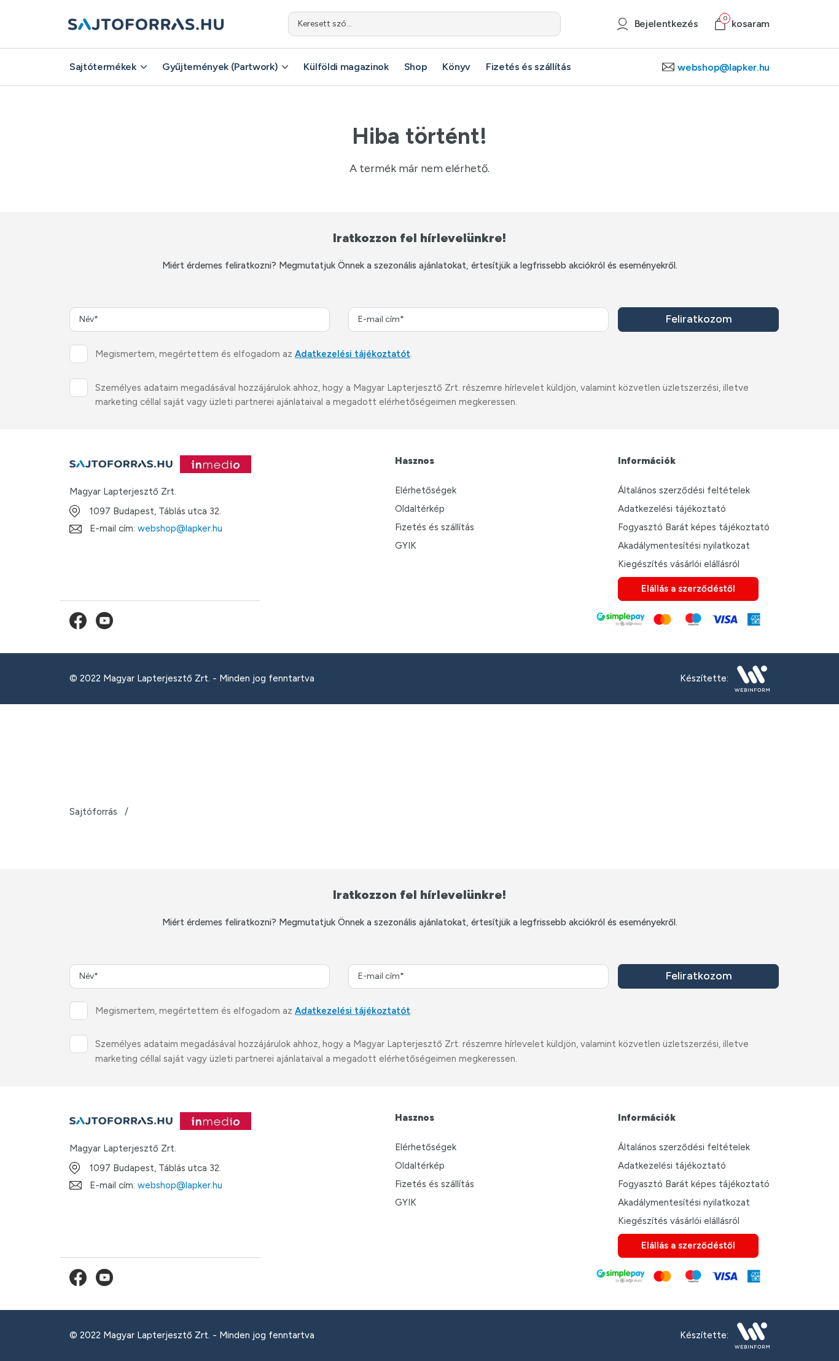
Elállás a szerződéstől (688, 588)
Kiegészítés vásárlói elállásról (678, 564)
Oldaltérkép (420, 508)
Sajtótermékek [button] (102, 67)
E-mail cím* (381, 319)
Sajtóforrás (93, 812)
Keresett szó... (325, 23)
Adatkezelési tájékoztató (672, 508)
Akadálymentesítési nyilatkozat (684, 545)
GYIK (405, 545)
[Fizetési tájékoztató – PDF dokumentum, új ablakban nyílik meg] (677, 621)
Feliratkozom (698, 319)
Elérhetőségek (425, 490)
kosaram (746, 23)
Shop (415, 67)
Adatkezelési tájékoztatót (352, 353)
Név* (88, 319)
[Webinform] (752, 678)
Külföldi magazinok (345, 67)
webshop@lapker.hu (180, 528)
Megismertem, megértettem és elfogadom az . (253, 353)
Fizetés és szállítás (434, 527)
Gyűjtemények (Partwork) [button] (220, 67)
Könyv (456, 67)
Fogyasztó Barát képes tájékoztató (694, 527)
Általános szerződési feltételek (684, 490)
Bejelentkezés (666, 23)
